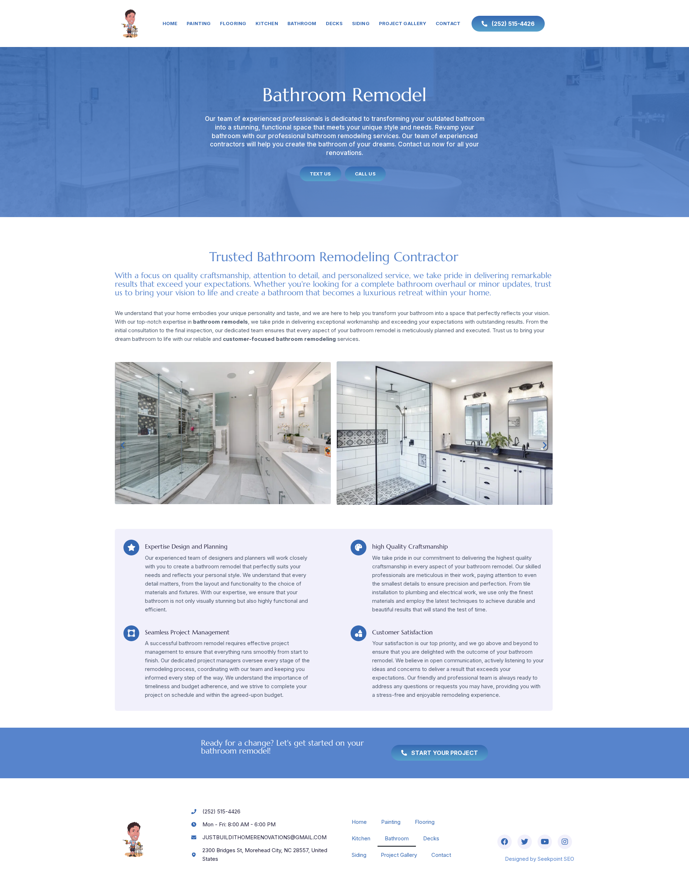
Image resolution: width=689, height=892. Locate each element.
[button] (122, 445)
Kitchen (267, 23)
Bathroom (302, 23)
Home (170, 23)
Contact (448, 23)
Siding (361, 23)
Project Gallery (403, 23)
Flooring (233, 23)
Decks (334, 23)
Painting (199, 23)
